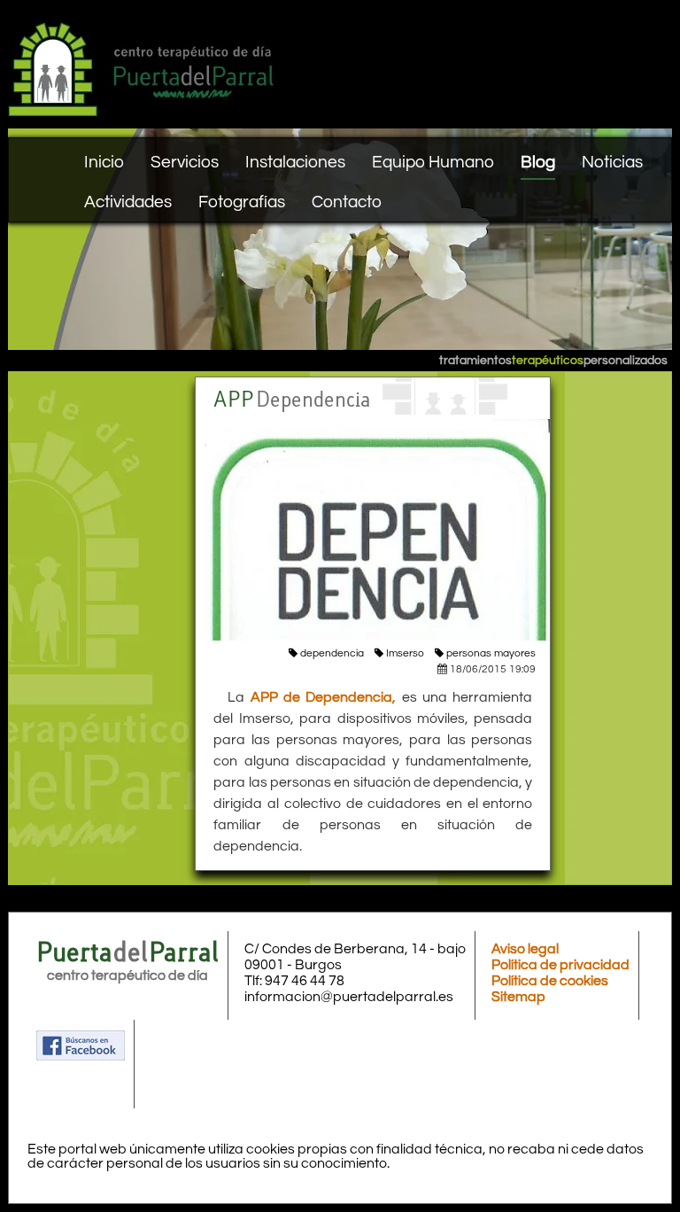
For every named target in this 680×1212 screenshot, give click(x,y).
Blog (538, 162)
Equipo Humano (433, 162)
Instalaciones (295, 162)
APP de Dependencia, (324, 697)
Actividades (128, 202)
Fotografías (241, 202)
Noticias (612, 162)
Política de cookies (549, 981)
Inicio (104, 162)
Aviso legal (525, 949)
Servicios (185, 162)
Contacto (347, 202)
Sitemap (518, 997)
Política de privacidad (560, 965)
